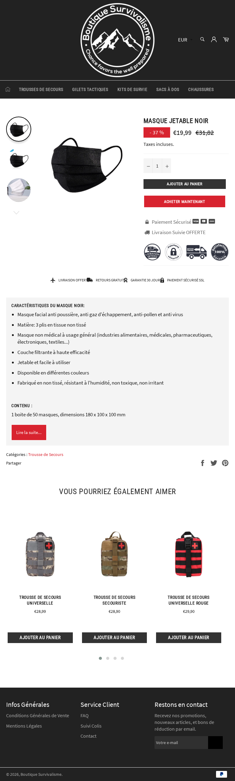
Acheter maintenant (184, 201)
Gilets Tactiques (90, 89)
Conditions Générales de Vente (37, 715)
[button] (100, 658)
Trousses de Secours (41, 89)
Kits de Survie (132, 89)
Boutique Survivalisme (41, 774)
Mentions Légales (24, 726)
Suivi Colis (91, 726)
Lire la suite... (29, 432)
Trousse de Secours (45, 454)
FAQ (84, 715)
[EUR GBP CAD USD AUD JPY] (184, 40)
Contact (88, 736)
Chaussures (201, 89)
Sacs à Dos (167, 89)
